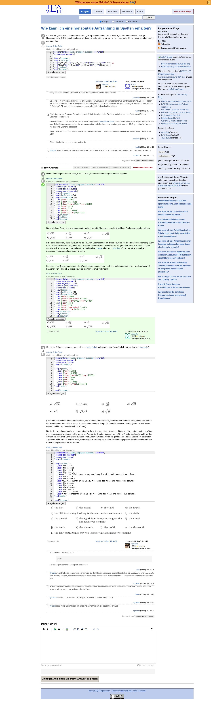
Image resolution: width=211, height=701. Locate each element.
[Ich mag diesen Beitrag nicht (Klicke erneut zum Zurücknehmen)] (43, 43)
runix (138, 570)
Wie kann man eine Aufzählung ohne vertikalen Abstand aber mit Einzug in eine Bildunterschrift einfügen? (174, 255)
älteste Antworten (100, 167)
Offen (140, 11)
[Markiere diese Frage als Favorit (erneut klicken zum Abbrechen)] (43, 47)
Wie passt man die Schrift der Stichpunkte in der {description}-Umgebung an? (172, 295)
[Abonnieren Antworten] (159, 44)
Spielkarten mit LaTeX (170, 118)
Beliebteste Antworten (142, 167)
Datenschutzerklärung (121, 691)
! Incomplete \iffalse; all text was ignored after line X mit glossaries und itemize (174, 204)
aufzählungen (53, 77)
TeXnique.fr (166, 138)
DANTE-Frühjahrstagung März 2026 (176, 101)
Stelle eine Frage (183, 11)
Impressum (105, 691)
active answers (81, 167)
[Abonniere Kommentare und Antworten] (159, 48)
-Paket (91, 347)
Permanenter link (53, 331)
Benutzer (112, 11)
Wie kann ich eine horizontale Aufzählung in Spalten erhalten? (96, 28)
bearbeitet (106, 81)
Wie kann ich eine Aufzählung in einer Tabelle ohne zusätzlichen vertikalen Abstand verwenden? (174, 233)
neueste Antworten (120, 167)
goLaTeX (165, 132)
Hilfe (135, 691)
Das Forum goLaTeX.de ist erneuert (176, 112)
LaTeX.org (165, 135)
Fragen (85, 11)
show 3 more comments (145, 161)
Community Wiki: (147, 665)
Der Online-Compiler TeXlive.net (174, 110)
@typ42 (53, 150)
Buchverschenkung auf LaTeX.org (175, 64)
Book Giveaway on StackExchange (176, 67)
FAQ (96, 691)
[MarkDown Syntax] (152, 629)
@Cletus (53, 598)
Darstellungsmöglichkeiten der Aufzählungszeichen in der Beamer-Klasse (174, 222)
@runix (53, 573)
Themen (98, 11)
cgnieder (105, 84)
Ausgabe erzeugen (56, 72)
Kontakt (142, 691)
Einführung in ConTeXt (170, 115)
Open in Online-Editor (54, 46)
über (91, 691)
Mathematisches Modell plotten (174, 124)
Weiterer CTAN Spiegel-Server (174, 121)
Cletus (137, 594)
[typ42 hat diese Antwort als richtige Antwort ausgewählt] (43, 185)
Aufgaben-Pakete (106, 121)
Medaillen (127, 11)
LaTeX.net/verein (176, 89)
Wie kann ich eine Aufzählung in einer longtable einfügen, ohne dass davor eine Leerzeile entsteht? (174, 244)
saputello (136, 97)
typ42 (133, 84)
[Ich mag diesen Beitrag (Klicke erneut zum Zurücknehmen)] (43, 36)
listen (63, 77)
